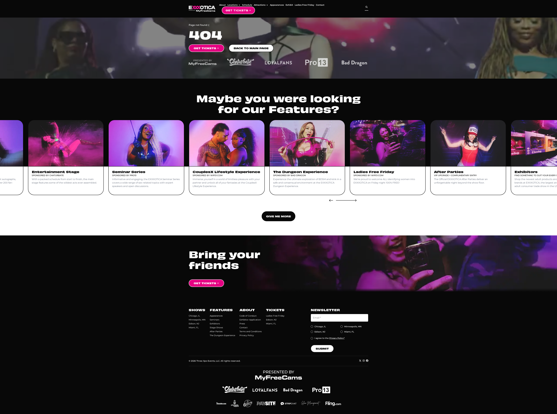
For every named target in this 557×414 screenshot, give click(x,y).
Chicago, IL (194, 315)
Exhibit (289, 5)
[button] (331, 200)
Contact (320, 5)
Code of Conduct (248, 315)
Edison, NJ (194, 323)
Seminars (214, 319)
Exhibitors (215, 323)
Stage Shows (216, 327)
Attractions (259, 5)
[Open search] (366, 7)
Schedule (247, 5)
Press (242, 323)
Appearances (277, 5)
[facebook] (367, 360)
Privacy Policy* (337, 338)
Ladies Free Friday (304, 5)
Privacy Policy (246, 335)
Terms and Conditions (250, 331)
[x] (360, 360)
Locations (232, 5)
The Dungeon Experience (222, 335)
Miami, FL (194, 327)
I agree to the (329, 338)
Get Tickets (237, 10)
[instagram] (363, 360)
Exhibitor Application (250, 319)
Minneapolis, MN (197, 319)
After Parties (216, 331)
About (222, 5)
